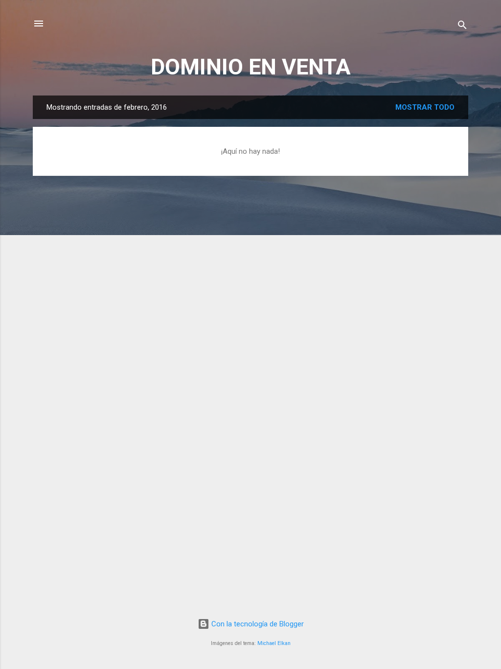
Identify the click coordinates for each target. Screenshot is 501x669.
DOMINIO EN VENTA (251, 67)
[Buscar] (462, 27)
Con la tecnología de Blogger (256, 624)
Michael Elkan (274, 643)
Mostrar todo (425, 107)
